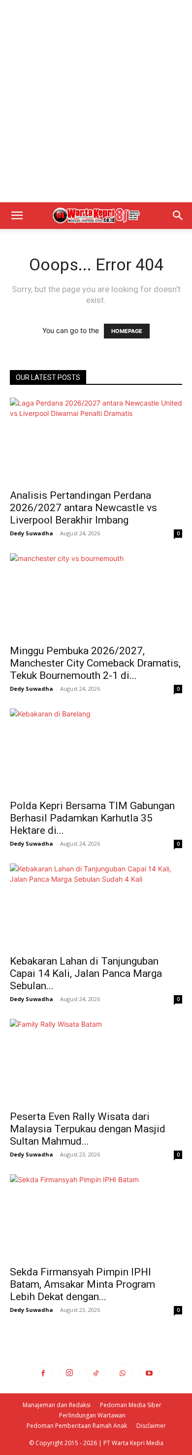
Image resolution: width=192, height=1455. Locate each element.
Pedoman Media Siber (130, 1405)
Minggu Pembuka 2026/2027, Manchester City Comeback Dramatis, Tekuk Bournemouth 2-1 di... (95, 663)
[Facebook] (43, 1373)
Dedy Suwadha (31, 533)
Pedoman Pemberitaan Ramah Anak (77, 1425)
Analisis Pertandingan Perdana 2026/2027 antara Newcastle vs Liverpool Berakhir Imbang (83, 507)
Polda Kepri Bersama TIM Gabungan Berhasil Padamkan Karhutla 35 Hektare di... (92, 818)
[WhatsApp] (122, 1373)
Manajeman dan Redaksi (57, 1405)
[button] (16, 215)
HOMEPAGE (126, 331)
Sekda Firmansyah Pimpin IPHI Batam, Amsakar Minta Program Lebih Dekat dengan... (82, 1284)
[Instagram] (69, 1373)
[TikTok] (96, 1373)
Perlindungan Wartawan (92, 1415)
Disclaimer (151, 1425)
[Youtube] (149, 1373)
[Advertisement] (96, 101)
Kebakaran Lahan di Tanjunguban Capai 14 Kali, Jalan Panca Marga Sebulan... (86, 973)
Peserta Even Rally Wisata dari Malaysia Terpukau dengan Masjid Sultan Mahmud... (87, 1129)
